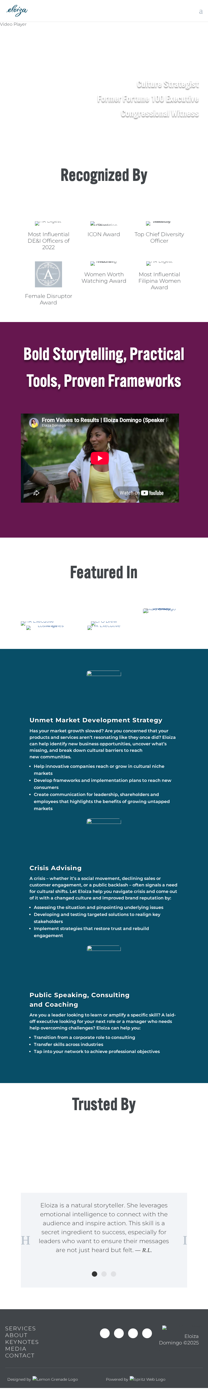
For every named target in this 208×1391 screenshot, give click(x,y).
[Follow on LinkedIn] (147, 1333)
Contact (20, 1355)
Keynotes (22, 1342)
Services (20, 1328)
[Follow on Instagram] (119, 1333)
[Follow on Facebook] (105, 1333)
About (16, 1335)
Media (16, 1349)
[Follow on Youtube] (133, 1333)
